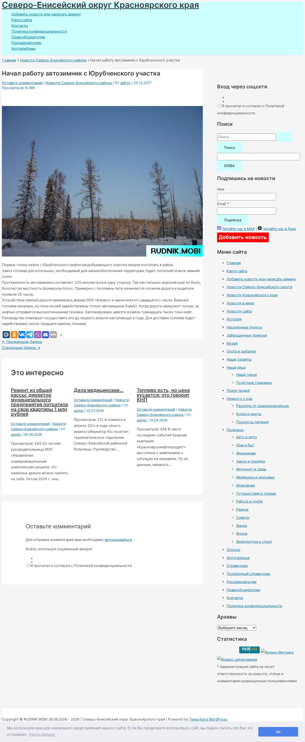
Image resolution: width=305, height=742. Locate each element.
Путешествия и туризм (256, 493)
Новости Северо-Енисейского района (79, 83)
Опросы (233, 549)
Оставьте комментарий (22, 83)
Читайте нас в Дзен (279, 229)
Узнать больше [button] (42, 734)
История (234, 319)
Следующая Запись (21, 347)
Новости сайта (239, 311)
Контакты (19, 25)
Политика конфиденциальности (39, 31)
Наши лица (236, 367)
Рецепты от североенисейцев (262, 406)
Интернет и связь (251, 469)
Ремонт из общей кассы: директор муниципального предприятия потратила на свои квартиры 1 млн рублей (39, 402)
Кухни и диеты (248, 414)
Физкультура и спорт (254, 541)
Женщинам (246, 453)
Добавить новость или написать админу (46, 14)
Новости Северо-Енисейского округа (259, 287)
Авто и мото (246, 437)
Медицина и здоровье (255, 477)
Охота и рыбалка (241, 351)
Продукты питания (252, 422)
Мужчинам (245, 485)
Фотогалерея (238, 557)
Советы (242, 517)
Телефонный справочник (248, 573)
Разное (242, 509)
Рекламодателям (26, 42)
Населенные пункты (244, 327)
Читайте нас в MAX (238, 229)
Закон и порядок (250, 461)
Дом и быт (245, 445)
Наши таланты (239, 359)
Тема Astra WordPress (208, 719)
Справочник (237, 565)
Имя (220, 189)
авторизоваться (118, 539)
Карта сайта (21, 20)
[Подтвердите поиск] (284, 136)
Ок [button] (278, 732)
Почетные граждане (254, 382)
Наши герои (246, 374)
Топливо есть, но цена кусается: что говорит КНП (163, 395)
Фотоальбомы (23, 48)
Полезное (235, 430)
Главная (234, 263)
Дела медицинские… (98, 390)
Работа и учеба (249, 501)
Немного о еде (240, 398)
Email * (223, 204)
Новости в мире (240, 303)
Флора (241, 533)
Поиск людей (238, 390)
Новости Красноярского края (252, 295)
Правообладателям (28, 37)
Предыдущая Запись (22, 341)
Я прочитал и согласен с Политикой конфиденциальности (81, 565)
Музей (232, 343)
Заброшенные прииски (247, 335)
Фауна (241, 525)
